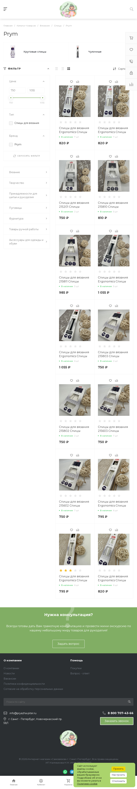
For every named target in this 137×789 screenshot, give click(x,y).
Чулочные (95, 51)
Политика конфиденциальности (24, 683)
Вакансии (10, 678)
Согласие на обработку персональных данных (33, 689)
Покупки (76, 668)
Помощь (76, 660)
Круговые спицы (35, 51)
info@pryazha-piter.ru (23, 713)
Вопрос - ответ (80, 673)
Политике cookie (87, 783)
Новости (9, 673)
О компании (13, 660)
